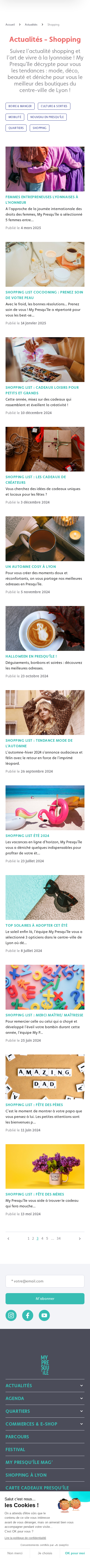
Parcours (17, 1436)
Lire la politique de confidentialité (25, 1538)
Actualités (19, 1385)
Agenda (15, 1398)
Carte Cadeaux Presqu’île (37, 1488)
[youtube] (44, 1315)
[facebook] (27, 1315)
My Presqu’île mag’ (29, 1462)
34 (59, 1238)
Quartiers (18, 1411)
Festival (15, 1449)
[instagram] (11, 1315)
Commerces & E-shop (31, 1424)
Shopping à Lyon (26, 1475)
